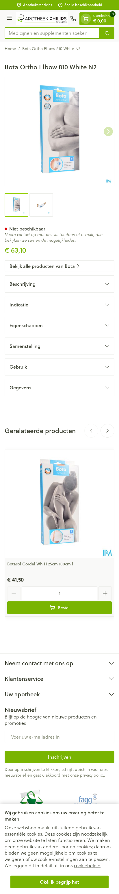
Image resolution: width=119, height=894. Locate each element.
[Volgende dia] (107, 431)
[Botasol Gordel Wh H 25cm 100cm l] (59, 503)
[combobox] (52, 33)
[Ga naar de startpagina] (42, 18)
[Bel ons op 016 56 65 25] (73, 19)
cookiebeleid (87, 865)
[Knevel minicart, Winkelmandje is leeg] (86, 19)
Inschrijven (59, 757)
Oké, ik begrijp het (59, 881)
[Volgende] (108, 131)
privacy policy (92, 775)
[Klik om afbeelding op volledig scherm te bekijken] (59, 131)
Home (10, 49)
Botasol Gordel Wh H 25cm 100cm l (40, 564)
